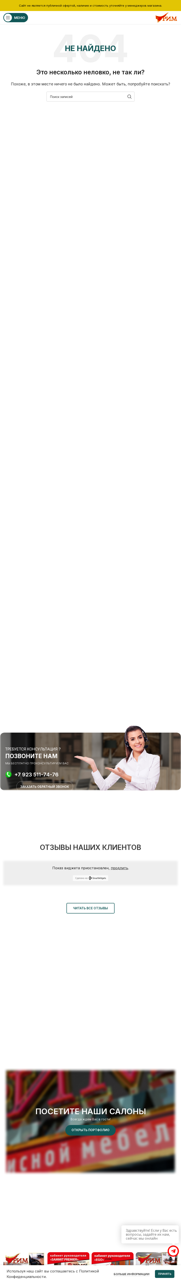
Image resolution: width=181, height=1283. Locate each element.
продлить (119, 868)
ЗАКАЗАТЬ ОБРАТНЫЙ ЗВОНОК (44, 787)
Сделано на (81, 878)
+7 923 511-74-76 (36, 774)
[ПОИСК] (129, 97)
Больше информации (131, 1274)
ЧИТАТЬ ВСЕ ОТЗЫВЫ (90, 908)
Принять (164, 1274)
